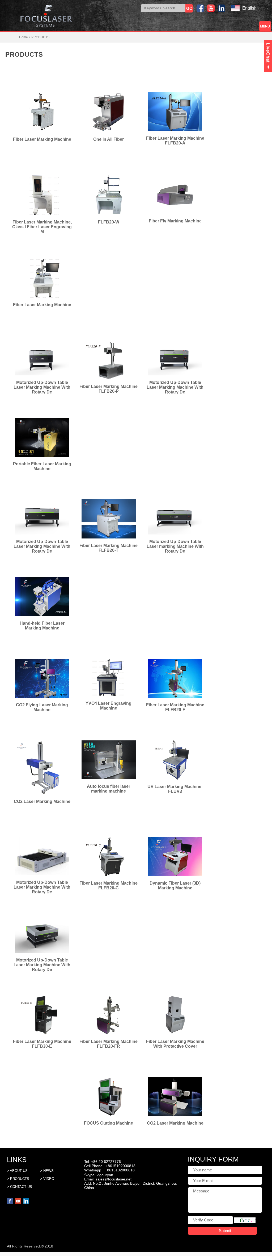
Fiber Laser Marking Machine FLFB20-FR (108, 1043)
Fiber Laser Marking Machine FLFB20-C (108, 885)
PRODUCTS (40, 37)
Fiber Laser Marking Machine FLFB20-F (175, 707)
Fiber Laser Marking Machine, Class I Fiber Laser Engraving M (42, 227)
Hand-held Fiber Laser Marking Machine (42, 625)
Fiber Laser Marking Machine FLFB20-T (108, 548)
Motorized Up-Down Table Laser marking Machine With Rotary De (175, 546)
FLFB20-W (108, 222)
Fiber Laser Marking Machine (42, 139)
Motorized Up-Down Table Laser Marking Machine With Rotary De (175, 387)
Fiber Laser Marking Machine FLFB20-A (175, 140)
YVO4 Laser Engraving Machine (108, 705)
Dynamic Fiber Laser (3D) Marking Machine (175, 885)
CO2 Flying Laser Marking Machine (42, 707)
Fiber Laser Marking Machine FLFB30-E (42, 1043)
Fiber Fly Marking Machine (175, 221)
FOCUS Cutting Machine (108, 1123)
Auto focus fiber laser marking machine (108, 788)
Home (23, 37)
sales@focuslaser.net (113, 1179)
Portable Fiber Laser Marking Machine (42, 466)
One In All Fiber (108, 139)
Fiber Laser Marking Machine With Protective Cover (175, 1043)
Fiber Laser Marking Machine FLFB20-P (108, 388)
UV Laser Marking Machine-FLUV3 (175, 789)
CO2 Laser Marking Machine (42, 801)
